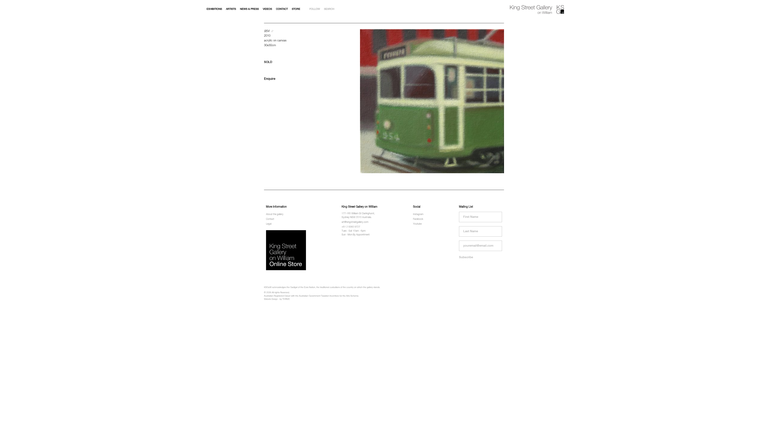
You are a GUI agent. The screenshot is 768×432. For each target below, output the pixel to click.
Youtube (417, 224)
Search (329, 9)
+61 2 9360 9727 (351, 227)
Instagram (418, 214)
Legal (268, 224)
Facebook (418, 219)
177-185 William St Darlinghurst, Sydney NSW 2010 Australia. (358, 215)
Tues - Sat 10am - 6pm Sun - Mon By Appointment (356, 233)
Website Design (271, 299)
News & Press (249, 9)
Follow (314, 9)
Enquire (269, 79)
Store (296, 9)
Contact (282, 9)
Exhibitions (214, 9)
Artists (231, 9)
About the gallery (274, 214)
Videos (267, 9)
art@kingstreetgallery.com (355, 222)
